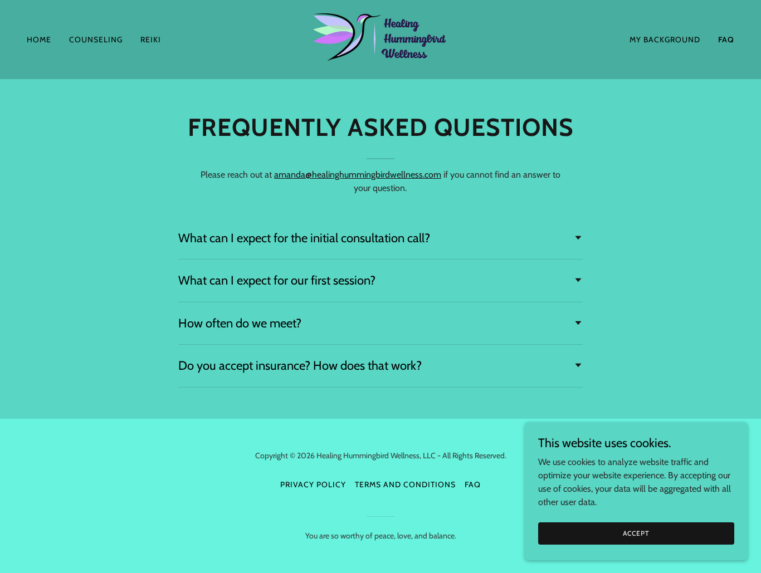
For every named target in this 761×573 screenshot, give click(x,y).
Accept (636, 533)
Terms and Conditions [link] (405, 484)
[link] (380, 38)
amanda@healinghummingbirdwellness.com (357, 174)
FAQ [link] (726, 40)
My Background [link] (665, 40)
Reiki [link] (150, 40)
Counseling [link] (96, 40)
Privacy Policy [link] (313, 484)
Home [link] (39, 40)
